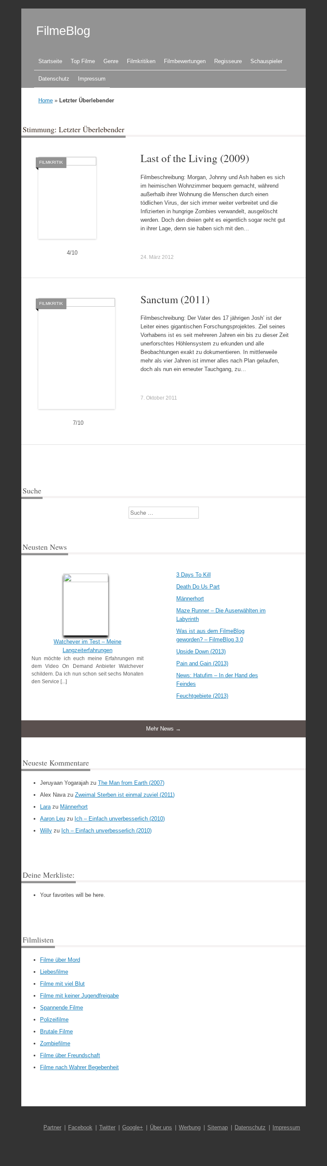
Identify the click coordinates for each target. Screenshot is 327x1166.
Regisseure (228, 61)
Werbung (190, 1127)
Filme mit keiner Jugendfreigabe (79, 995)
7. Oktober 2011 (159, 398)
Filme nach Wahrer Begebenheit (79, 1067)
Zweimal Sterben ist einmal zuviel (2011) (125, 795)
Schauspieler (266, 61)
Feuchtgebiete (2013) (202, 696)
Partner (52, 1127)
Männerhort (190, 598)
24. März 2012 (157, 257)
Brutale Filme (56, 1031)
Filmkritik (51, 162)
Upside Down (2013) (201, 651)
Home (45, 100)
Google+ (132, 1127)
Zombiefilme (55, 1043)
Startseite (50, 61)
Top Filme (83, 61)
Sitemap (217, 1127)
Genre (110, 61)
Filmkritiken (141, 61)
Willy (46, 830)
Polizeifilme (54, 1019)
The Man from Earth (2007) (131, 783)
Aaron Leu (52, 818)
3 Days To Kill (193, 574)
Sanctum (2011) (175, 299)
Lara (45, 806)
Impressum (92, 78)
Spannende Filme (61, 1007)
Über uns (161, 1127)
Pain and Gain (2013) (202, 663)
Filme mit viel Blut (62, 983)
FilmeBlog (63, 30)
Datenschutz (53, 78)
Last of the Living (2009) (195, 158)
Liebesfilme (54, 972)
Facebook (80, 1127)
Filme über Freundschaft (70, 1055)
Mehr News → (163, 728)
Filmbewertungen (185, 61)
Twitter (107, 1127)
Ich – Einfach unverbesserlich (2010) (120, 818)
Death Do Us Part (198, 586)
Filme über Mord (60, 960)
